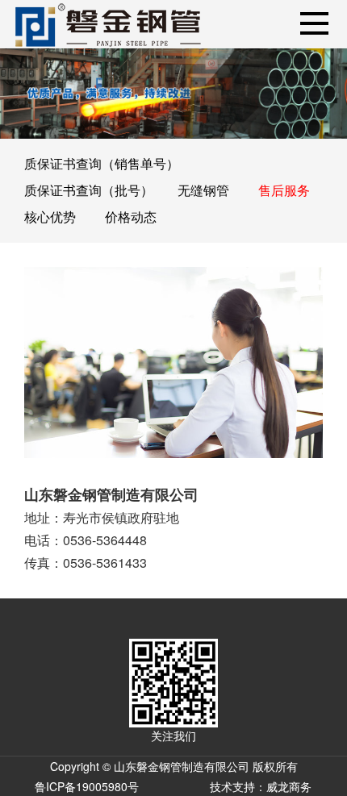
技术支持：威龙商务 (260, 786)
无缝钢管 (203, 190)
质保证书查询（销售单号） (101, 163)
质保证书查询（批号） (88, 190)
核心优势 (50, 216)
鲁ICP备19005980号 (87, 786)
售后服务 (284, 190)
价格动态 (131, 216)
